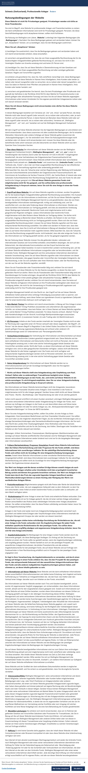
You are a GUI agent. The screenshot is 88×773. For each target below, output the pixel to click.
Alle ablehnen (78, 768)
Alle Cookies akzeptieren (61, 768)
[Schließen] (84, 762)
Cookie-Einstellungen (9, 768)
